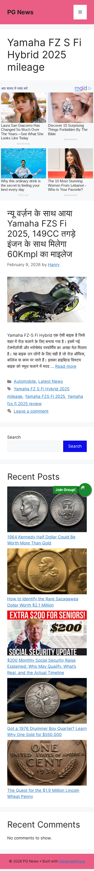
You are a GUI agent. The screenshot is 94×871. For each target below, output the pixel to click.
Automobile (25, 381)
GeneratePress (72, 861)
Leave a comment (31, 411)
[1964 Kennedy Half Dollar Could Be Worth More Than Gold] (47, 510)
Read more (65, 366)
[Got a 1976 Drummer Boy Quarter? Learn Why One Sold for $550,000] (47, 702)
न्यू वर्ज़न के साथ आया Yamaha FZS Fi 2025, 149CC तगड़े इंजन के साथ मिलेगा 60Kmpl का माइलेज (41, 233)
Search (14, 437)
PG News (20, 12)
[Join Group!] (85, 490)
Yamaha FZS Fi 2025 (45, 396)
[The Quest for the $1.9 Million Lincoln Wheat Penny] (47, 763)
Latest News (50, 381)
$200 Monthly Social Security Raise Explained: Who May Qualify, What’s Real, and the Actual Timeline (41, 666)
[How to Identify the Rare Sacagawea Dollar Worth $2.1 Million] (47, 572)
